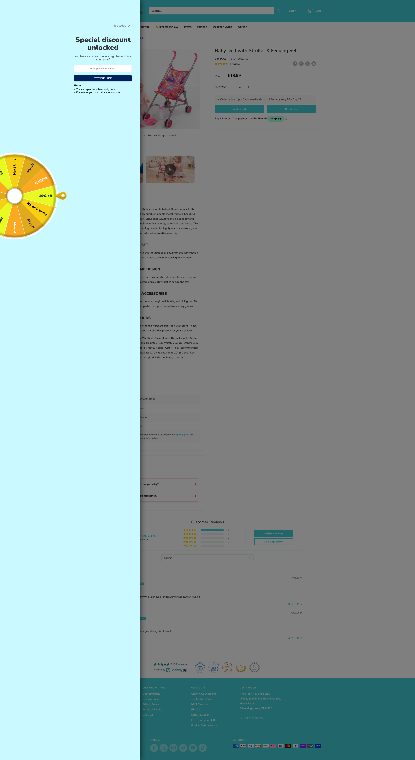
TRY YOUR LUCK (103, 78)
